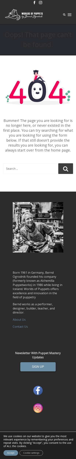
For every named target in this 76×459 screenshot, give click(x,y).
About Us (19, 320)
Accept (10, 452)
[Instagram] (40, 3)
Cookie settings (31, 452)
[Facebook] (34, 3)
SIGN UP (38, 366)
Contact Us (20, 327)
